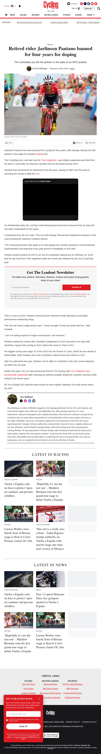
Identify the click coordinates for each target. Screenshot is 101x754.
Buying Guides (51, 15)
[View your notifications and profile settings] (19, 6)
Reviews (35, 15)
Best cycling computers (50, 697)
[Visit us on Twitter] (85, 3)
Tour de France (28, 684)
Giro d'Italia (28, 689)
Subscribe (88, 8)
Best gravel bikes (50, 689)
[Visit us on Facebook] (88, 3)
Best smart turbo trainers (50, 693)
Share (10, 143)
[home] (6, 15)
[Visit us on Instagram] (81, 3)
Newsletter (92, 143)
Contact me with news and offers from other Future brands (24, 720)
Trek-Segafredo (49, 160)
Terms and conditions (53, 722)
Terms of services (40, 294)
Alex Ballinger (41, 68)
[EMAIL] (34, 400)
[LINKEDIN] (30, 400)
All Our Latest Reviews (73, 684)
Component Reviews (72, 693)
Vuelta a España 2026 (59, 22)
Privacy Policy (32, 736)
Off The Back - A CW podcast (88, 22)
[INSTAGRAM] (26, 400)
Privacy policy (73, 722)
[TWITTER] (22, 400)
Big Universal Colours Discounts (29, 22)
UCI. (38, 174)
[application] (50, 199)
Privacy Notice (81, 294)
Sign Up (23, 726)
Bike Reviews (73, 689)
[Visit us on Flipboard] (95, 3)
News (12, 15)
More (90, 15)
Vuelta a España (28, 693)
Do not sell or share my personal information (60, 726)
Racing (23, 15)
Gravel (78, 15)
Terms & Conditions (21, 737)
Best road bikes (50, 684)
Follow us (79, 143)
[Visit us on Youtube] (92, 3)
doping (39, 154)
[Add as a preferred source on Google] (50, 735)
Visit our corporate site (82, 745)
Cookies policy (89, 722)
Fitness (66, 15)
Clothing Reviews (72, 697)
